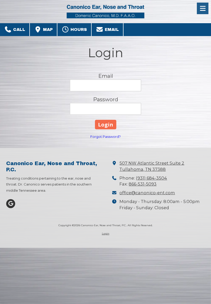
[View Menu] (202, 8)
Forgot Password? (105, 136)
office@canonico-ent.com (147, 192)
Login (105, 233)
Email (111, 29)
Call (18, 29)
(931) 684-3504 (151, 178)
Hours (78, 29)
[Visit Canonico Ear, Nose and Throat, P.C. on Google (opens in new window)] (10, 203)
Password (105, 99)
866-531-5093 (142, 184)
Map (47, 29)
